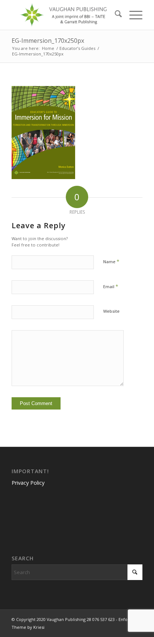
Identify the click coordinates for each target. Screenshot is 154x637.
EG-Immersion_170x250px (48, 40)
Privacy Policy (28, 482)
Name (111, 261)
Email (110, 286)
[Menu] (132, 15)
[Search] (114, 15)
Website (111, 311)
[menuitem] (114, 15)
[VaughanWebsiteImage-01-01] (64, 15)
